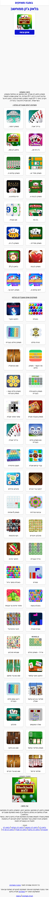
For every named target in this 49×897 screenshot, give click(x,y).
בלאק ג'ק (42, 827)
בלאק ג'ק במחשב (31, 827)
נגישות (18, 896)
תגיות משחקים (27, 896)
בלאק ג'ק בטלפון (17, 827)
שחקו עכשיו (24, 32)
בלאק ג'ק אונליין (21, 830)
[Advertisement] (24, 64)
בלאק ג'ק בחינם (34, 830)
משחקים (22, 892)
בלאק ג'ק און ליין (8, 830)
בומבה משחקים (15, 885)
